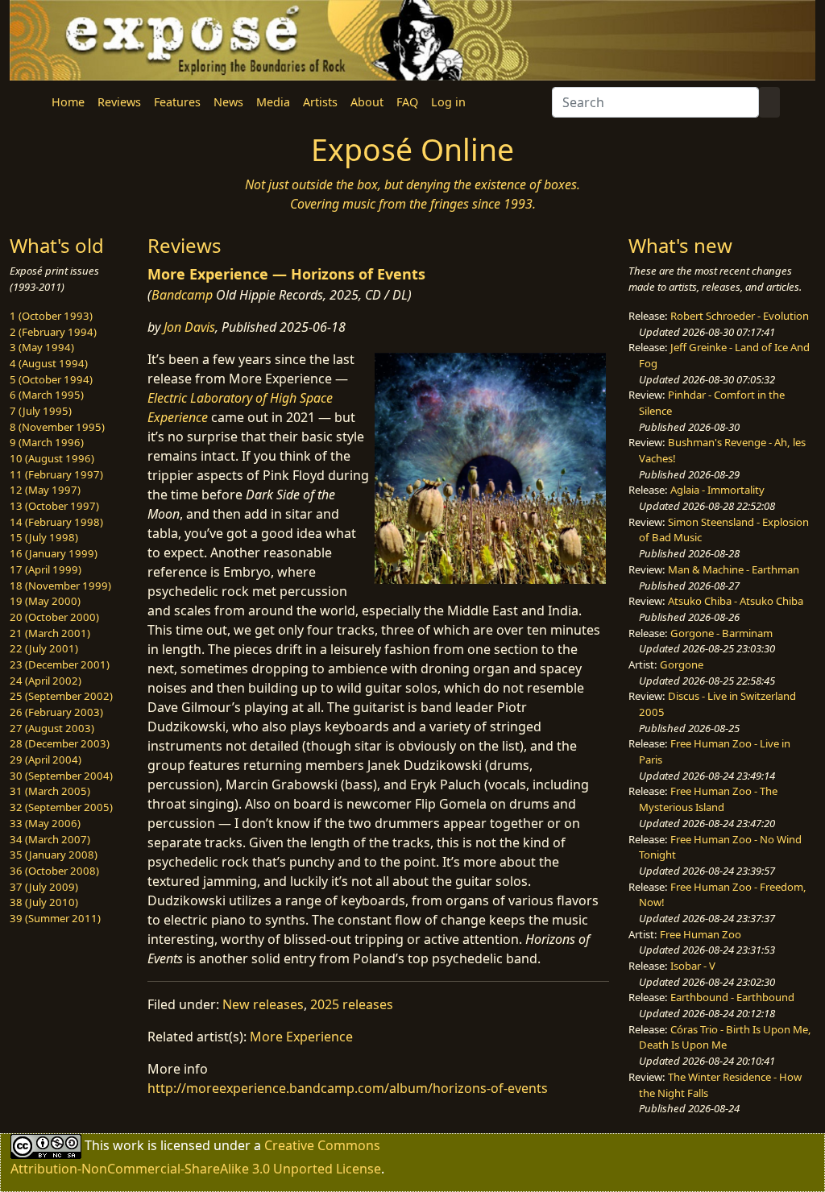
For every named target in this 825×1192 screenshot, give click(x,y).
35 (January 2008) (53, 854)
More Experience (301, 1036)
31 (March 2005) (50, 791)
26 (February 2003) (56, 712)
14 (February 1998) (56, 522)
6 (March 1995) (47, 394)
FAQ (407, 102)
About (366, 102)
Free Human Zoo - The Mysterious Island (708, 799)
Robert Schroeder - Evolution (739, 315)
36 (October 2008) (54, 870)
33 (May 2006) (45, 823)
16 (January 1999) (53, 553)
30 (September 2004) (61, 775)
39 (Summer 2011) (55, 918)
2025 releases (351, 1004)
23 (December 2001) (60, 664)
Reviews (119, 102)
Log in (448, 102)
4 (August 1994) (49, 363)
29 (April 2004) (45, 759)
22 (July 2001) (44, 648)
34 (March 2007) (50, 839)
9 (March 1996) (47, 442)
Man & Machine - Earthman (733, 569)
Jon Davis (189, 327)
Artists (320, 102)
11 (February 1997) (56, 474)
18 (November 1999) (60, 585)
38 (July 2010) (44, 902)
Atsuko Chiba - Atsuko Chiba (735, 601)
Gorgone (681, 664)
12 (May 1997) (45, 489)
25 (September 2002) (61, 696)
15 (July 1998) (44, 537)
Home (68, 102)
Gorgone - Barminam (721, 633)
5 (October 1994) (51, 379)
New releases (263, 1004)
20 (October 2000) (54, 617)
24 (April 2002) (45, 680)
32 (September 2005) (61, 807)
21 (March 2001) (50, 633)
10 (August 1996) (52, 458)
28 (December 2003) (60, 743)
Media (273, 102)
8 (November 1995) (57, 427)
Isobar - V (692, 965)
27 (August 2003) (52, 728)
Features (177, 102)
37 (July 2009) (44, 887)
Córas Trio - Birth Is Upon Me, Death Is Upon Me (725, 1037)
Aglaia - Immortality (717, 489)
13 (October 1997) (54, 506)
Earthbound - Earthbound (732, 997)
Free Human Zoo (700, 934)
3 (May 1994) (42, 347)
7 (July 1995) (41, 411)
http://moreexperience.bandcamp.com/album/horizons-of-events (347, 1088)
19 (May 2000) (45, 601)
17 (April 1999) (45, 569)
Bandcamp (182, 295)
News (228, 102)
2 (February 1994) (53, 332)
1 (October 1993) (51, 315)
